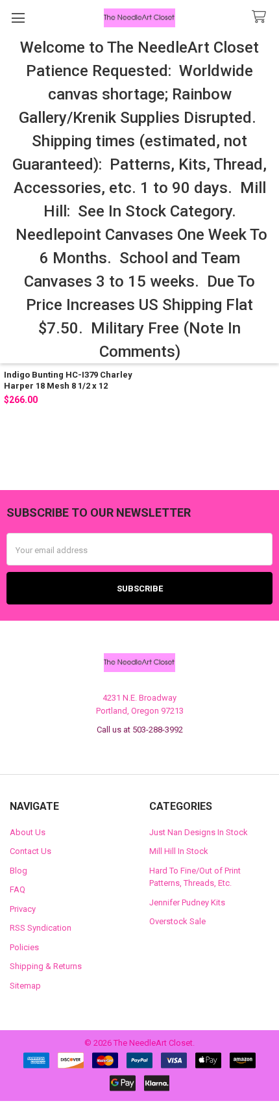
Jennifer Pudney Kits (187, 902)
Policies (24, 947)
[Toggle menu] (18, 18)
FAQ (17, 889)
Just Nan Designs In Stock (198, 832)
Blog (18, 870)
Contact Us (30, 851)
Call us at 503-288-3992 (140, 729)
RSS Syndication (40, 928)
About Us (27, 832)
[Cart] (261, 17)
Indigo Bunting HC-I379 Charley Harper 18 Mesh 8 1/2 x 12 (68, 380)
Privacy (23, 909)
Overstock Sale (177, 921)
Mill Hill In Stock (178, 851)
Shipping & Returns (46, 966)
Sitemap (25, 986)
